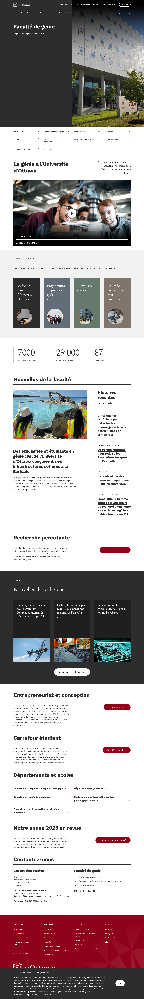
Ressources (22, 949)
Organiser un (84, 949)
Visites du (82, 929)
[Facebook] (75, 891)
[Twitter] (80, 891)
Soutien (20, 953)
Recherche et (53, 950)
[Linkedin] (89, 891)
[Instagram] (84, 891)
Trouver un (20, 938)
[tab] (23, 269)
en (119, 13)
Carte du (81, 940)
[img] (21, 5)
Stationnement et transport (85, 935)
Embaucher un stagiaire (22, 943)
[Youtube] (94, 891)
